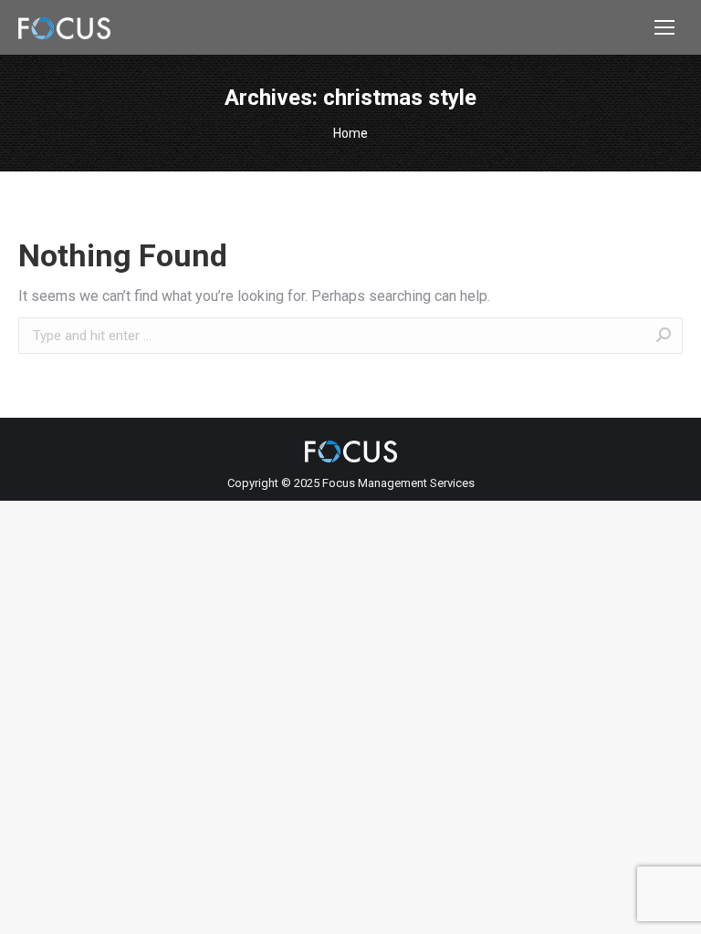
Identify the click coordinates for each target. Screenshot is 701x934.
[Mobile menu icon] (664, 27)
